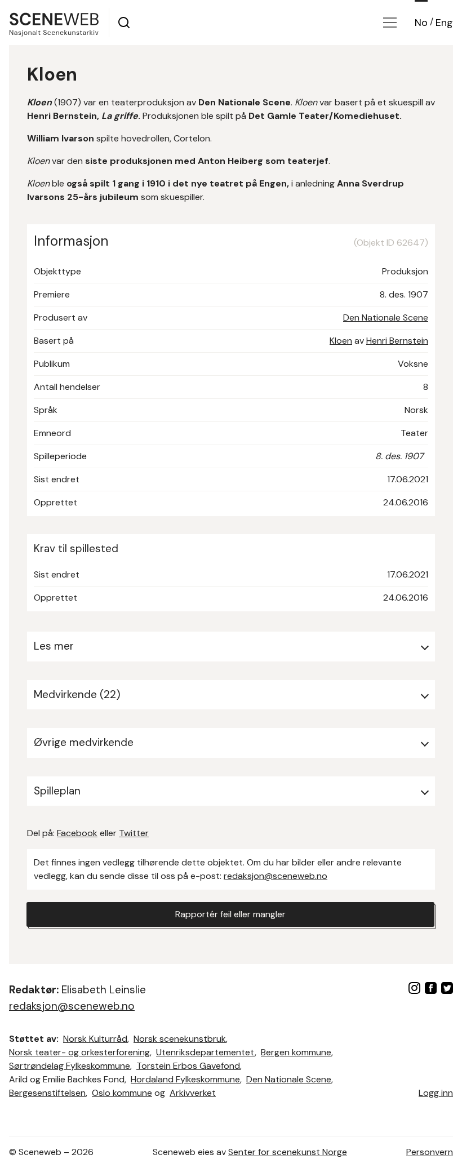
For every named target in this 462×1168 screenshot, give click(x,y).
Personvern (429, 1152)
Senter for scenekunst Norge (287, 1152)
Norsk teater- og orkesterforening (79, 1052)
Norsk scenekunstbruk (180, 1039)
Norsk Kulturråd (95, 1039)
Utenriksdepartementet (205, 1052)
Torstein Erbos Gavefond (188, 1066)
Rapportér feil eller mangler (230, 914)
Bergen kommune (296, 1052)
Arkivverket (193, 1093)
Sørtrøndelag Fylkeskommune (69, 1066)
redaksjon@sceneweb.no (275, 876)
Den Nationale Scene (385, 317)
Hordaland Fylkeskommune (185, 1079)
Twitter (134, 833)
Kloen (341, 341)
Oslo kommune (122, 1093)
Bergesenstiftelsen (47, 1093)
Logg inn (436, 1093)
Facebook (77, 833)
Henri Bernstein (397, 341)
